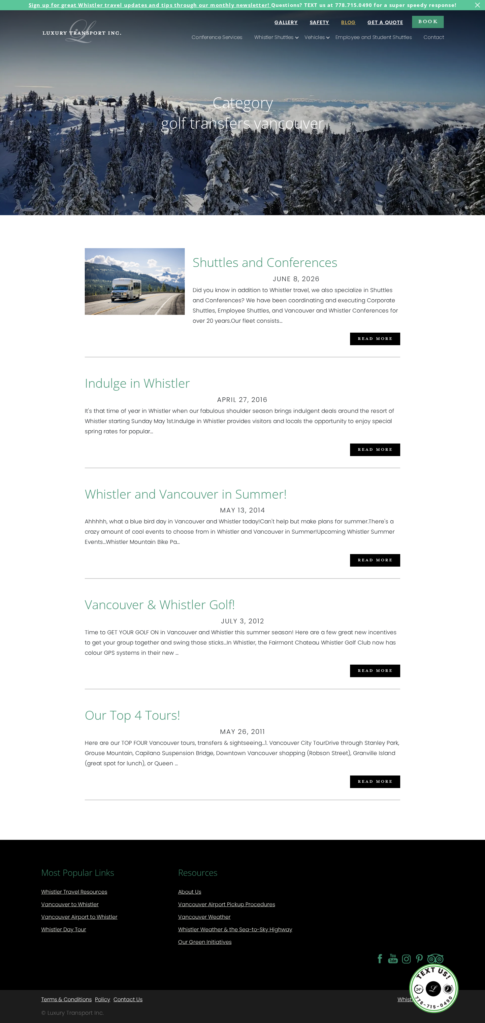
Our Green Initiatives (205, 942)
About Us (189, 892)
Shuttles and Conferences (265, 262)
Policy (102, 999)
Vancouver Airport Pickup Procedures (226, 904)
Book (428, 21)
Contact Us (128, 999)
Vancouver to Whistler (70, 904)
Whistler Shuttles (274, 37)
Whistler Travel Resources (74, 892)
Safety (320, 22)
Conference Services (217, 37)
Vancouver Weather (204, 917)
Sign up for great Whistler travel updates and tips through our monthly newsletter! (150, 5)
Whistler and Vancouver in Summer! (186, 493)
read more (375, 338)
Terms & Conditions (66, 999)
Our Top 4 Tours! (132, 714)
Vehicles (315, 37)
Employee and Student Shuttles (374, 37)
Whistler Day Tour (63, 929)
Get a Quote (385, 22)
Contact (434, 37)
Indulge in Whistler (137, 382)
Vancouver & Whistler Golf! (160, 604)
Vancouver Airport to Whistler (79, 917)
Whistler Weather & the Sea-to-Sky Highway (235, 929)
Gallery (286, 22)
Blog (348, 22)
